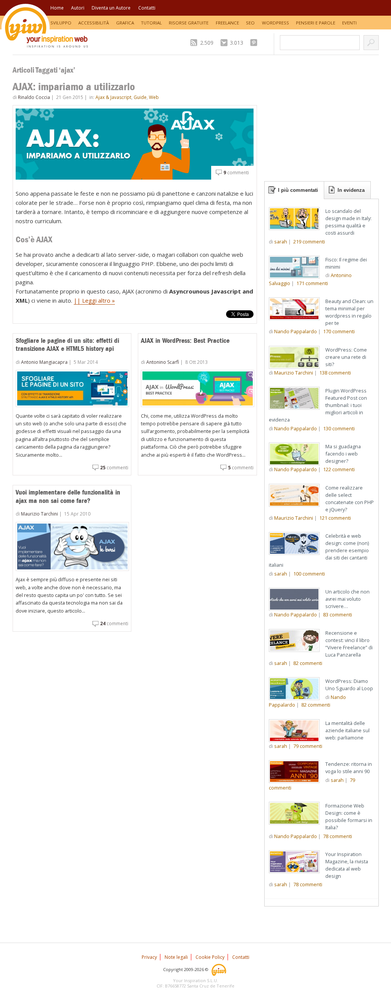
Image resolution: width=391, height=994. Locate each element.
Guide (140, 97)
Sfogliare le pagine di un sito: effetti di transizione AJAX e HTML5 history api (67, 344)
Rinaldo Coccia (34, 97)
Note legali (176, 957)
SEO (250, 23)
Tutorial (151, 23)
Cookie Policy (210, 957)
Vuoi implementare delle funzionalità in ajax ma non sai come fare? (68, 496)
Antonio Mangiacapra (44, 362)
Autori (77, 8)
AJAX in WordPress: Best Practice (185, 340)
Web (154, 97)
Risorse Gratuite (188, 23)
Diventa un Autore (111, 8)
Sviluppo (60, 23)
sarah (280, 241)
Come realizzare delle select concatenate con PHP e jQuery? (349, 498)
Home (57, 8)
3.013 (236, 42)
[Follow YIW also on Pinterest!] (255, 42)
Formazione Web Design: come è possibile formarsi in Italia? (348, 816)
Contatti (146, 8)
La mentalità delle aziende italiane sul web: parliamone (347, 730)
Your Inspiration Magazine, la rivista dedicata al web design (346, 865)
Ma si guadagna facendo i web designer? (343, 453)
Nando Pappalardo (295, 331)
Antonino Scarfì (162, 362)
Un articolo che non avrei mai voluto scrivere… (347, 599)
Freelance (227, 23)
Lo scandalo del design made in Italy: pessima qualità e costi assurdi (348, 222)
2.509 (206, 42)
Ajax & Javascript (113, 97)
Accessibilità (93, 23)
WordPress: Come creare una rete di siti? (346, 357)
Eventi (349, 23)
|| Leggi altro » (94, 300)
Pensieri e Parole (315, 23)
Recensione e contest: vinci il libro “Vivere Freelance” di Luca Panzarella (349, 643)
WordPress (275, 23)
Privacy (149, 957)
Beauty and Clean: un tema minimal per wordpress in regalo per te (349, 312)
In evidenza (351, 190)
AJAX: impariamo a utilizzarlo (74, 86)
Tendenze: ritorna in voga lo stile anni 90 (348, 767)
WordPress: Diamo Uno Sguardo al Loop (349, 685)
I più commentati (298, 190)
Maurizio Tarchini (39, 514)
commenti (236, 172)
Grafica (125, 23)
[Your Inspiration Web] (219, 969)
